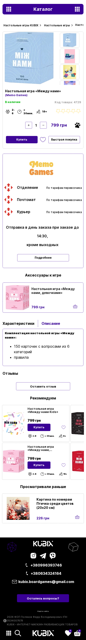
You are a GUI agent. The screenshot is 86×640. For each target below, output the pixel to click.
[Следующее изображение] (69, 40)
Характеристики (18, 323)
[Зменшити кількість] (43, 125)
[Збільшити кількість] (28, 125)
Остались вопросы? (43, 598)
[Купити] (75, 306)
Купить (21, 139)
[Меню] (9, 633)
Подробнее (43, 257)
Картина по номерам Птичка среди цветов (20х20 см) (55, 503)
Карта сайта (43, 611)
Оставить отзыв (43, 386)
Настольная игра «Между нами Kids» (43, 410)
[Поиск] (18, 633)
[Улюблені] (42, 139)
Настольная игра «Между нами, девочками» (53, 291)
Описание (51, 323)
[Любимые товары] (63, 427)
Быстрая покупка (64, 139)
